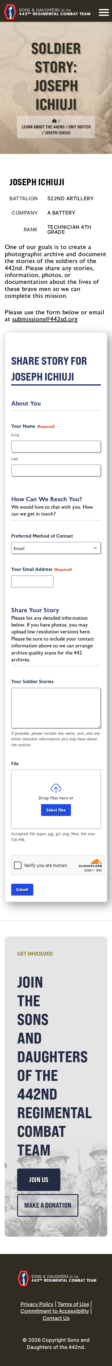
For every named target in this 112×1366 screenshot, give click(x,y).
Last (14, 459)
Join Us (39, 1180)
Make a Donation (47, 1205)
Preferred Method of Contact (42, 536)
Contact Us (56, 1318)
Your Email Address (41, 569)
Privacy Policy (37, 1304)
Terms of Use (73, 1304)
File (15, 763)
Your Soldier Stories (32, 681)
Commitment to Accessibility (55, 1311)
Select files (56, 810)
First (15, 435)
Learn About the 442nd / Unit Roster (56, 127)
